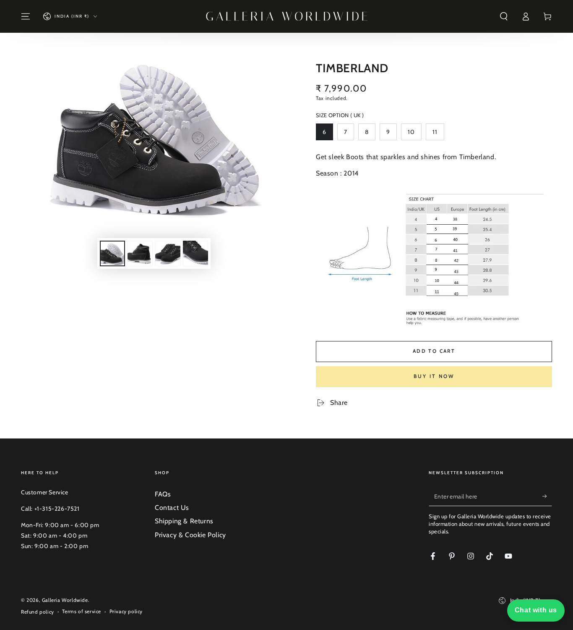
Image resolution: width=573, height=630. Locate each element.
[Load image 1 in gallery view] (112, 253)
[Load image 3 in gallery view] (167, 253)
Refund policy (37, 612)
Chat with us (536, 610)
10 (414, 134)
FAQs (163, 494)
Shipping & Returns (184, 521)
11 (438, 134)
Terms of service (81, 611)
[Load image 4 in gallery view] (195, 253)
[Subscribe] (547, 496)
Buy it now (434, 376)
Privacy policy (126, 611)
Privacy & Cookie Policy (190, 535)
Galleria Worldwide (65, 600)
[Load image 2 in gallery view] (140, 253)
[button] (504, 16)
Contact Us (172, 508)
